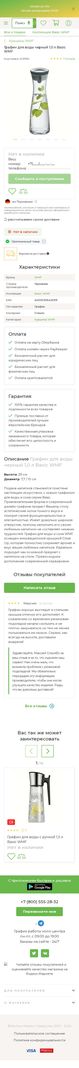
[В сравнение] (23, 191)
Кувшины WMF (44, 319)
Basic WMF (42, 293)
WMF (38, 277)
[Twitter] (34, 953)
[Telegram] (41, 923)
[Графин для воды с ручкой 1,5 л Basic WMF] (39, 797)
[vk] (45, 953)
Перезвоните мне (39, 911)
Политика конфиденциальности (39, 1040)
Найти (34, 23)
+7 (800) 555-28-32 (39, 901)
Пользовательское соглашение (39, 1033)
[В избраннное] (12, 191)
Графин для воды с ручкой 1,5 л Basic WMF (35, 839)
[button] (15, 139)
